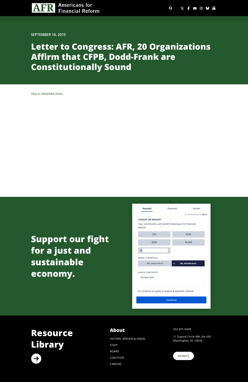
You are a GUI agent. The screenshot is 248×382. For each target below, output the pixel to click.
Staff (114, 345)
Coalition (117, 357)
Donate (183, 356)
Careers (115, 364)
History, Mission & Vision (127, 338)
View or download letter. (47, 93)
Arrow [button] (36, 358)
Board (114, 351)
